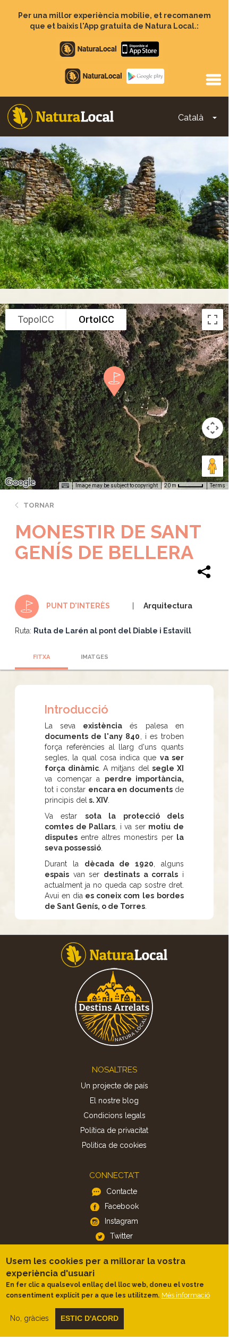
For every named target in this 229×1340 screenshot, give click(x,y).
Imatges (94, 657)
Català (190, 118)
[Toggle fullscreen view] (212, 319)
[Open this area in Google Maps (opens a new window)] (20, 482)
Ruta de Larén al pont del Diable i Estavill (112, 630)
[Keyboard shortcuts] (65, 485)
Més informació (186, 1295)
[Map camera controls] (212, 428)
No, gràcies (29, 1318)
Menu (213, 79)
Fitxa (41, 657)
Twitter (121, 1236)
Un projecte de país (114, 1085)
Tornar (38, 505)
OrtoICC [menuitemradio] (96, 319)
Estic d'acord (89, 1318)
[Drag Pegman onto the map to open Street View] (212, 466)
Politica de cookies (114, 1145)
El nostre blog (114, 1100)
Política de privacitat (114, 1130)
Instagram (121, 1221)
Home (60, 116)
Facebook (122, 1206)
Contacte (121, 1191)
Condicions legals (114, 1115)
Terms (217, 485)
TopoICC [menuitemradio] (36, 319)
